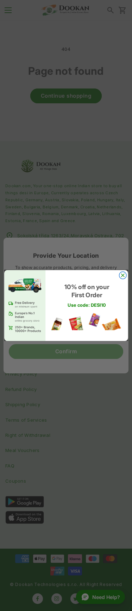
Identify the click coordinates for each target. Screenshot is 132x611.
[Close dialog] (122, 275)
